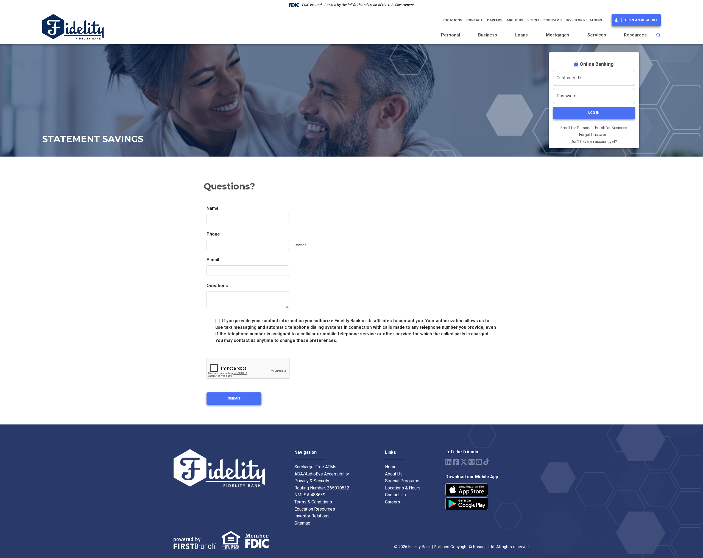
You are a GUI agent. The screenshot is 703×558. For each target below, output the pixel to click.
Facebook (456, 461)
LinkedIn (448, 461)
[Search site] (658, 35)
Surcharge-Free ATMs (315, 466)
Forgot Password (594, 134)
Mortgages (557, 35)
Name (213, 208)
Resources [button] (635, 35)
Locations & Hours (402, 488)
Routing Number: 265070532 (321, 488)
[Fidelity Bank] (73, 26)
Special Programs (544, 20)
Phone (213, 234)
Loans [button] (521, 35)
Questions (217, 285)
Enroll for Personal (576, 128)
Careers (494, 20)
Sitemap (302, 523)
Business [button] (487, 35)
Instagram (471, 461)
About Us (514, 20)
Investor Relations (584, 20)
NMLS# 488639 (309, 494)
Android (466, 503)
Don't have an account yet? (594, 141)
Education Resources (314, 509)
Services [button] (596, 35)
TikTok (486, 461)
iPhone (466, 489)
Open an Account (641, 20)
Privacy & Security (311, 480)
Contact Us (395, 494)
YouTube (479, 461)
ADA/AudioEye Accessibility (321, 474)
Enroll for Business (611, 128)
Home (391, 466)
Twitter (463, 461)
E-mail (213, 259)
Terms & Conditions (313, 502)
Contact (474, 20)
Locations (452, 20)
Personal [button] (450, 35)
